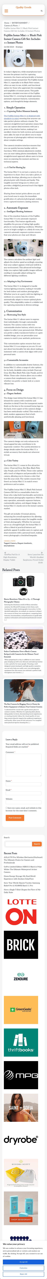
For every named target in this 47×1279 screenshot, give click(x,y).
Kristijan (19, 47)
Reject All (23, 1274)
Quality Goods (23, 7)
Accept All (23, 1262)
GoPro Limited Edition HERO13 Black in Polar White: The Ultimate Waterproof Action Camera (23, 869)
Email (8, 790)
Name (9, 781)
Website (9, 799)
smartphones (9, 546)
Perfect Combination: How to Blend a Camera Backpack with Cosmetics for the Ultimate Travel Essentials (21, 654)
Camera (13, 543)
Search (7, 838)
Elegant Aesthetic (24, 543)
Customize (23, 1268)
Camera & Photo (9, 541)
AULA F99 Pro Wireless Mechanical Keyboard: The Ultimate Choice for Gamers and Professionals (23, 860)
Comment (10, 752)
